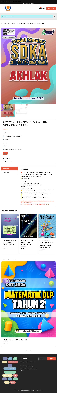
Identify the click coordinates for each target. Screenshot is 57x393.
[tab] (9, 168)
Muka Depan (4, 1)
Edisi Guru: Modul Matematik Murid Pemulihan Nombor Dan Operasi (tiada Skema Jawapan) (37, 201)
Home (2, 23)
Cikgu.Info (33, 390)
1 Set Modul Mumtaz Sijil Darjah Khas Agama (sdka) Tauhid (35, 204)
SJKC (15, 375)
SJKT (4, 378)
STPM (15, 378)
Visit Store (51, 8)
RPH (15, 358)
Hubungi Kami (17, 1)
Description (6, 168)
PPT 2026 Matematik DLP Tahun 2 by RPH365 (15, 340)
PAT (10, 358)
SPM (10, 378)
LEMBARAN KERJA (12, 362)
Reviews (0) (6, 172)
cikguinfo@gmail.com (29, 3)
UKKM (7, 382)
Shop (6, 23)
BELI (5, 153)
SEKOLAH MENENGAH (10, 372)
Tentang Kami (11, 1)
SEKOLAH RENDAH (7, 375)
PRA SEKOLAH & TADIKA (10, 368)
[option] (28, 303)
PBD (10, 365)
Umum (9, 23)
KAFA (4, 362)
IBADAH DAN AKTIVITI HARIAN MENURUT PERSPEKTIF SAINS (27, 242)
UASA (5, 358)
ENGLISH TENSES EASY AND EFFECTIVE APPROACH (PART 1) (9, 243)
